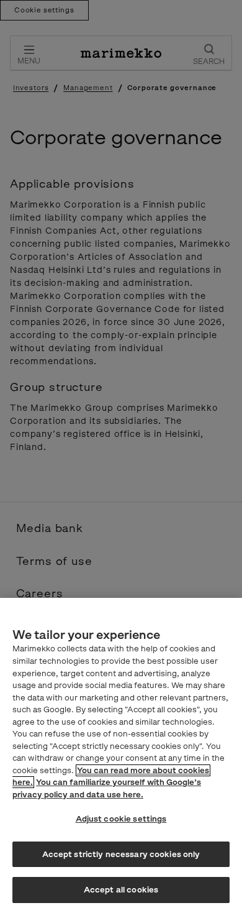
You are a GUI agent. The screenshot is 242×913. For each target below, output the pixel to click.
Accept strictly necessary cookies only (121, 854)
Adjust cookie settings (121, 819)
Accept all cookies (121, 889)
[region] (121, 755)
